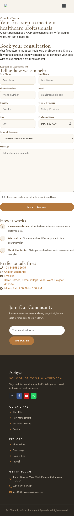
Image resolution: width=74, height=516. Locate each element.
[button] (63, 6)
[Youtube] (26, 396)
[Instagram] (12, 396)
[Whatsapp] (33, 396)
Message (4, 147)
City (2, 117)
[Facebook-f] (19, 396)
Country (4, 103)
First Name (5, 74)
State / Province (47, 103)
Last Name (44, 74)
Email (41, 88)
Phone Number (8, 88)
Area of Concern (9, 132)
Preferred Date (46, 117)
